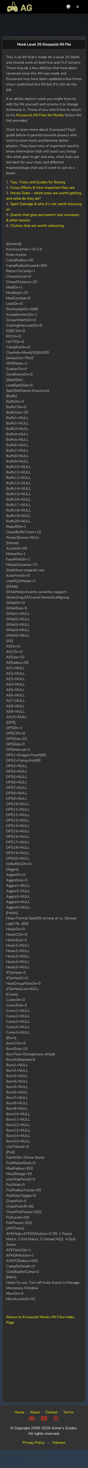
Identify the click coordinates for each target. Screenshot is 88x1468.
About (35, 1412)
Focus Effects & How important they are (42, 187)
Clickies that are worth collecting (37, 225)
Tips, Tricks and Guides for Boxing (37, 182)
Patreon (59, 1442)
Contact (51, 1412)
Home (19, 1412)
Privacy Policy (34, 1442)
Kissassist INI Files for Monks (40, 115)
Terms (68, 1412)
